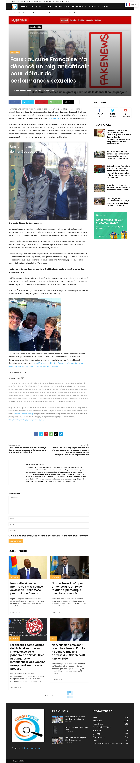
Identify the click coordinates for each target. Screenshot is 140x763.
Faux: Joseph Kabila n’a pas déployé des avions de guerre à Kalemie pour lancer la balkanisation (28, 450)
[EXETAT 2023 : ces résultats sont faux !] (57, 730)
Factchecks (21, 1)
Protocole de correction (34, 1)
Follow (112, 109)
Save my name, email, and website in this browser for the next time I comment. (49, 535)
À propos (59, 1)
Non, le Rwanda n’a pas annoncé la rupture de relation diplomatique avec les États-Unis (67, 588)
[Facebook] (36, 434)
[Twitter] (41, 434)
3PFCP (53, 639)
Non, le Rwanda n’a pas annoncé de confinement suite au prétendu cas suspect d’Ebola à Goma (118, 155)
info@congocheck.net (32, 748)
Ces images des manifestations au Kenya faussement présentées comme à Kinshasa (118, 202)
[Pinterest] (46, 434)
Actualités (17, 13)
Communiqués (48, 1)
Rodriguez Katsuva (23, 90)
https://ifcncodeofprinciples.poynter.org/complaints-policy (26, 420)
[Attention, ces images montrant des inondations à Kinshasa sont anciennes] (99, 188)
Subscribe (126, 109)
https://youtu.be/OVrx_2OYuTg (23, 414)
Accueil (14, 1)
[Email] (56, 434)
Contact (67, 1)
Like (99, 109)
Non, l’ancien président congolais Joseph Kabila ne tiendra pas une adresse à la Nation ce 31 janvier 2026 (68, 651)
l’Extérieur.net (54, 118)
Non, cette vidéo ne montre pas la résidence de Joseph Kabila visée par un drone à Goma (26, 588)
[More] (77, 102)
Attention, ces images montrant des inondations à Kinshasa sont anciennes (118, 187)
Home (11, 13)
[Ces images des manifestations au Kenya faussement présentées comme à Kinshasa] (99, 201)
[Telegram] (61, 434)
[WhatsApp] (51, 434)
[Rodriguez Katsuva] (12, 90)
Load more (48, 696)
